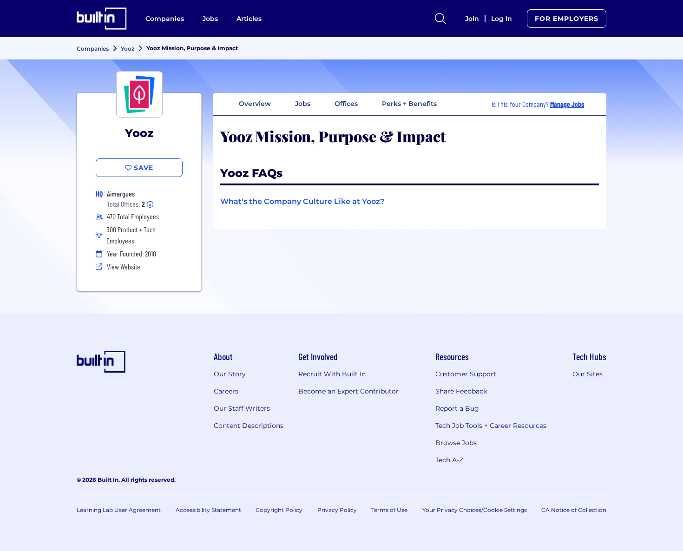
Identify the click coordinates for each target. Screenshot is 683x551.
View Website (123, 266)
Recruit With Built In (332, 374)
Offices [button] (346, 103)
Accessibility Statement (208, 509)
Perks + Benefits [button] (409, 103)
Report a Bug (457, 408)
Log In (501, 18)
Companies (164, 18)
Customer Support (465, 374)
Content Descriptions (248, 425)
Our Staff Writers (242, 408)
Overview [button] (255, 103)
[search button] (440, 18)
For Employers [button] (566, 18)
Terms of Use (389, 509)
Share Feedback (461, 391)
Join (472, 18)
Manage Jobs (567, 103)
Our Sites (587, 374)
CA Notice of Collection (573, 509)
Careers (226, 391)
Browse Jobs (456, 443)
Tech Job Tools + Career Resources (490, 425)
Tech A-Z (449, 460)
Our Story (230, 374)
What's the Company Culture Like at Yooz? (302, 201)
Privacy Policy (337, 509)
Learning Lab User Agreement (119, 509)
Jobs (210, 18)
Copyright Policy (279, 509)
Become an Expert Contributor (348, 391)
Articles (249, 18)
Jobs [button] (302, 103)
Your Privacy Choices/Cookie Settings (474, 509)
